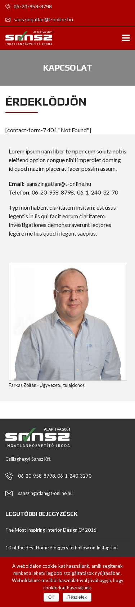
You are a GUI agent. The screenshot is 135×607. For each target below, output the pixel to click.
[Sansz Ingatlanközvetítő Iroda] (26, 38)
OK (51, 597)
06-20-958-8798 (32, 6)
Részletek (77, 597)
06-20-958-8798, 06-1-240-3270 (54, 476)
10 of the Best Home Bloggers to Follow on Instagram (61, 547)
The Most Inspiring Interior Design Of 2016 (50, 530)
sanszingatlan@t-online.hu (43, 19)
